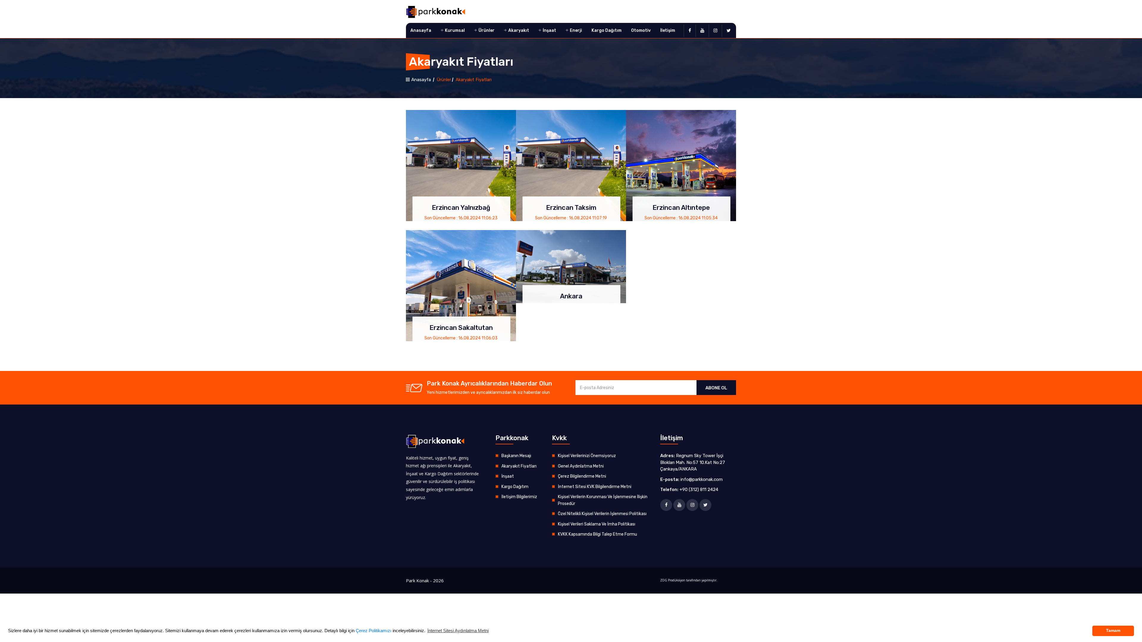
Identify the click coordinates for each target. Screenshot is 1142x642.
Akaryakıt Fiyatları (519, 466)
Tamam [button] (1113, 630)
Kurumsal (454, 30)
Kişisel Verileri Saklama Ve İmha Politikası (596, 524)
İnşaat (549, 30)
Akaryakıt (518, 30)
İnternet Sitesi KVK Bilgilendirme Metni (594, 486)
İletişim (667, 30)
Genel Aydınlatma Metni (581, 466)
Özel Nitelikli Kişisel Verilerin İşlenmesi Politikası (602, 513)
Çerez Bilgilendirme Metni (582, 476)
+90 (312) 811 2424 (699, 489)
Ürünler (486, 30)
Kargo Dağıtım (607, 30)
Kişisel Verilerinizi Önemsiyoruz (587, 455)
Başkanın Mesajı (516, 455)
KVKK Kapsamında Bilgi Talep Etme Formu (597, 534)
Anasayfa (420, 30)
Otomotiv (641, 30)
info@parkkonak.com (701, 479)
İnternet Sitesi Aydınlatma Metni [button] (458, 630)
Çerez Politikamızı (373, 630)
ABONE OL (716, 388)
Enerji (575, 30)
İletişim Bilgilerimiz (519, 496)
